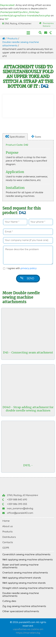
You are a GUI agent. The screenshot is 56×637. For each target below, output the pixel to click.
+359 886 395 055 (17, 504)
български (48, 23)
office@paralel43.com (20, 513)
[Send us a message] (45, 31)
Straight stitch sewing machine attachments (27, 588)
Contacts (7, 542)
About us (7, 526)
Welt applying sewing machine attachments (27, 559)
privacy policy (29, 268)
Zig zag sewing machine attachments (24, 606)
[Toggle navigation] (28, 32)
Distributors (9, 537)
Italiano (46, 26)
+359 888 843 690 (17, 499)
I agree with (22, 268)
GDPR (5, 548)
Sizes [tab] (37, 137)
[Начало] (4, 38)
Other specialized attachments (20, 611)
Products (7, 531)
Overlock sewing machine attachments (25, 572)
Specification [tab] (17, 137)
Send (30, 278)
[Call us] (51, 31)
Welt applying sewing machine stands (24, 583)
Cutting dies (9, 601)
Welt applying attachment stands (21, 578)
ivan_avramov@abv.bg (20, 508)
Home (6, 521)
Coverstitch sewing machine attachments (26, 554)
